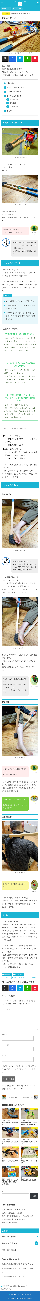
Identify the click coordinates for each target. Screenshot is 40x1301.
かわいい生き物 (9, 1236)
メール (5, 1045)
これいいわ (7, 977)
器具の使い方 (6, 13)
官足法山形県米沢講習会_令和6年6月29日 (17, 1216)
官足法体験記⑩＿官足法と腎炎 (13, 1219)
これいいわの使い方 (13, 96)
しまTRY (16, 1298)
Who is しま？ (6, 8)
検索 (3, 1191)
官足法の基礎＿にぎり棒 (11, 1264)
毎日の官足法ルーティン (11, 1223)
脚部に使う (12, 103)
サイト (4, 1055)
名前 (4, 1034)
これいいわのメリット (14, 91)
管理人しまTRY (29, 1268)
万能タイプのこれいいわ (14, 87)
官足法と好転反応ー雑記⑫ (12, 1213)
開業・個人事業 (9, 1250)
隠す (12, 83)
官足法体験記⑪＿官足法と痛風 (13, 1210)
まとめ (8, 111)
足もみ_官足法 (19, 974)
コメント (6, 1009)
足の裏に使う (13, 99)
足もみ (34, 977)
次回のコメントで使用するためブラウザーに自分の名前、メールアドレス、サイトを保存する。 (19, 1069)
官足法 (15, 977)
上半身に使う (13, 106)
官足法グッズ (24, 977)
